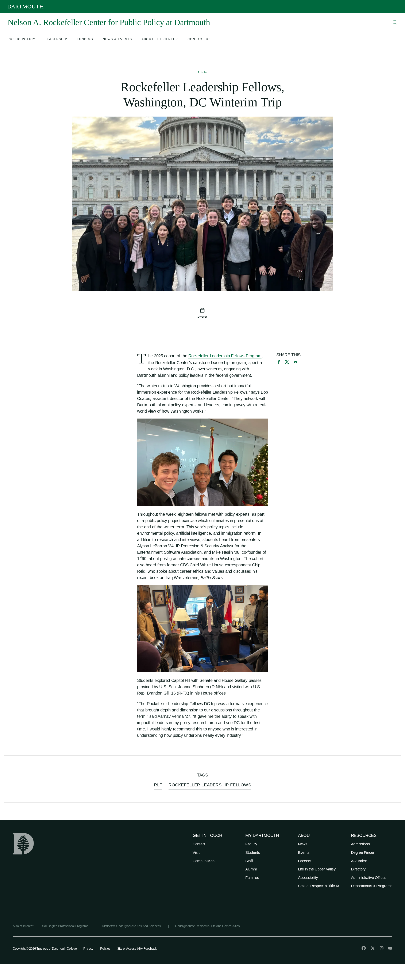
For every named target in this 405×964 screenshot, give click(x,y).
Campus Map (204, 861)
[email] (295, 362)
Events (303, 852)
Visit (196, 852)
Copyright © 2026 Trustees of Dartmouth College (45, 948)
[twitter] (373, 948)
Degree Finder (362, 852)
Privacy (88, 948)
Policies (105, 948)
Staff (249, 861)
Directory (358, 869)
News (302, 844)
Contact (199, 844)
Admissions (360, 844)
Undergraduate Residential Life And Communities (207, 926)
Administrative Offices (368, 878)
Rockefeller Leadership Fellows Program (225, 356)
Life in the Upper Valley (317, 869)
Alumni (250, 869)
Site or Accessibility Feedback (137, 948)
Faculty (251, 844)
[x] (287, 362)
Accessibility (308, 878)
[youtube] (390, 948)
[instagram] (381, 948)
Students (252, 852)
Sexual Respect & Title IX (318, 886)
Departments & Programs (371, 886)
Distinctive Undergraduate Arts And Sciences (132, 926)
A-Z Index (359, 861)
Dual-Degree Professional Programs (64, 926)
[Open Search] (395, 22)
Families (252, 878)
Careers (304, 861)
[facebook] (278, 361)
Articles (202, 72)
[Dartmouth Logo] (25, 6)
